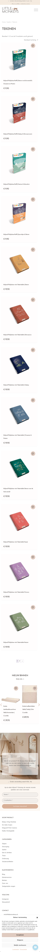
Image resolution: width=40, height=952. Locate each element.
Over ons (5, 883)
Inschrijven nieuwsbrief (20, 806)
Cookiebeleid (15, 949)
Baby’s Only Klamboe (9, 822)
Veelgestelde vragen (8, 886)
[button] (37, 917)
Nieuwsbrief (6, 902)
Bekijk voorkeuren (20, 945)
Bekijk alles (19, 679)
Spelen (9, 22)
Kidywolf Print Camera (9, 828)
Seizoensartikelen (7, 861)
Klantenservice (7, 877)
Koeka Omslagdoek (8, 831)
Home (4, 22)
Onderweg (5, 858)
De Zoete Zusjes (7, 825)
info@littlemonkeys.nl (11, 914)
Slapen (4, 843)
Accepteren (20, 935)
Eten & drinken (7, 852)
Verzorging (5, 846)
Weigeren (20, 940)
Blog (3, 874)
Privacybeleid (23, 949)
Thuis (4, 855)
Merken (4, 880)
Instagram (5, 899)
